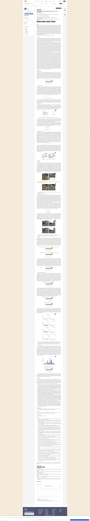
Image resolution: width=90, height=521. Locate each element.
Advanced (64, 3)
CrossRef (46, 419)
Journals (36, 1)
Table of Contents (26, 26)
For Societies (46, 514)
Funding (26, 32)
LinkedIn (60, 510)
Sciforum (53, 510)
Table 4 (44, 259)
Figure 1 (48, 105)
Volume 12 (30, 5)
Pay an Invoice (39, 511)
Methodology (26, 29)
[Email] (37, 467)
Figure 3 (41, 163)
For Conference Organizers (48, 515)
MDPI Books (53, 511)
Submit (64, 1)
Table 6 (44, 294)
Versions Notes (53, 21)
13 (58, 101)
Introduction (26, 28)
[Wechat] (42, 467)
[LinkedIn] (39, 467)
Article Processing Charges (41, 510)
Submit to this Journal (29, 10)
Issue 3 (32, 5)
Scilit (48, 419)
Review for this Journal (29, 12)
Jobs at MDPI (39, 513)
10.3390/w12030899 (35, 5)
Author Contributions (27, 31)
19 (56, 168)
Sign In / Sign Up (60, 1)
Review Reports (48, 21)
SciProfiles (53, 513)
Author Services (46, 1)
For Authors (46, 510)
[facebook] (40, 467)
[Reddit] (43, 467)
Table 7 (46, 294)
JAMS (53, 515)
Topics (38, 1)
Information (42, 1)
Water (27, 5)
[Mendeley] (44, 467)
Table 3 (37, 245)
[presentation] (42, 99)
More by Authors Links (26, 18)
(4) (60, 129)
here (39, 479)
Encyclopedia (53, 514)
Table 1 (60, 77)
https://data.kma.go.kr (58, 434)
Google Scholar (43, 419)
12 (52, 93)
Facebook (60, 511)
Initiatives (51, 1)
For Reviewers (46, 511)
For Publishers (46, 513)
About (53, 1)
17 (51, 132)
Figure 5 (41, 213)
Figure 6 (39, 308)
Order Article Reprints (58, 8)
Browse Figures (43, 21)
